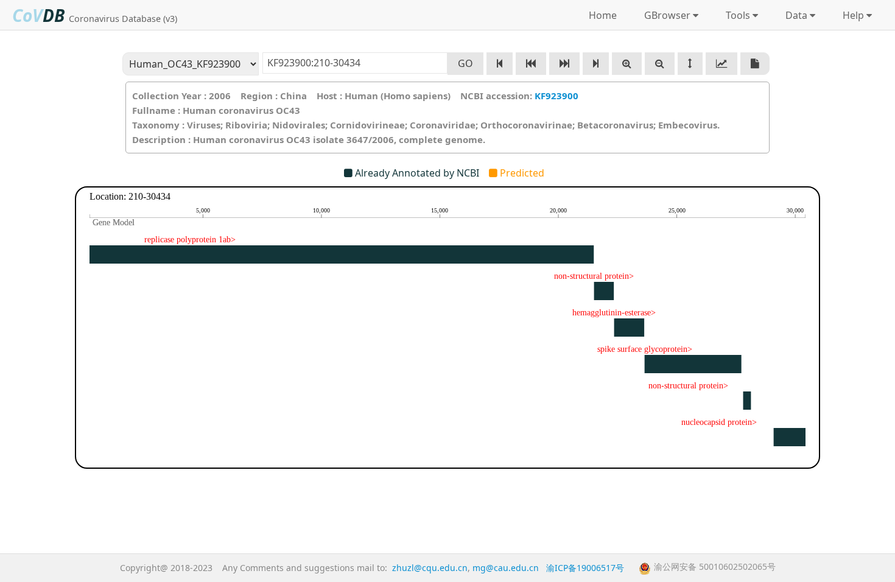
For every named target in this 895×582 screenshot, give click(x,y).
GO (465, 63)
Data (794, 15)
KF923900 (556, 95)
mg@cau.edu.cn (505, 567)
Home (603, 15)
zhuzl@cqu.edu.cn (430, 567)
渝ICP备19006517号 (585, 567)
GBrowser (665, 15)
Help (850, 15)
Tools (735, 15)
